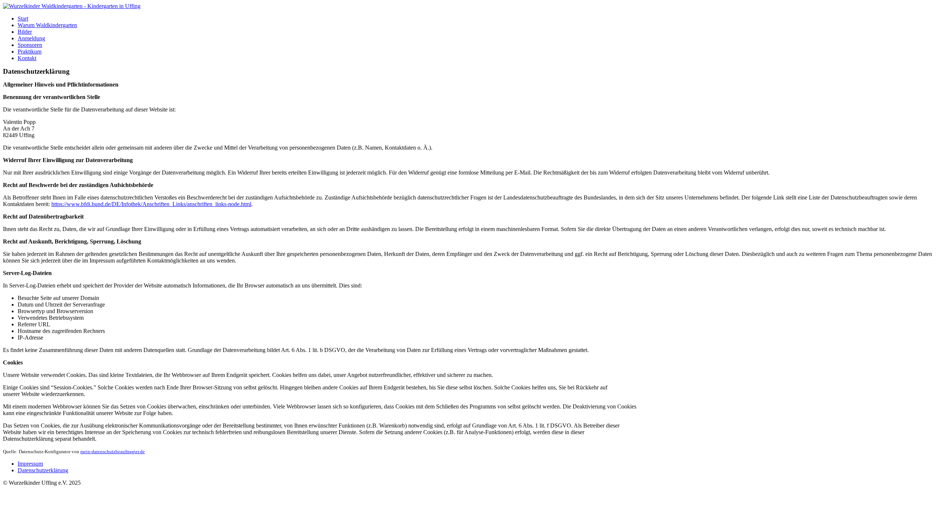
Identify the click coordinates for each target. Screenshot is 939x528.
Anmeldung (31, 38)
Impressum (30, 464)
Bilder (25, 32)
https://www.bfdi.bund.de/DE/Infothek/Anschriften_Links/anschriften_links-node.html (151, 204)
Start (23, 18)
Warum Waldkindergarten (47, 25)
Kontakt (27, 58)
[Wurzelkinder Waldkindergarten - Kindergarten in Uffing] (71, 6)
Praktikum (29, 51)
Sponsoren (30, 45)
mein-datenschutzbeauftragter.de (112, 451)
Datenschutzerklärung (43, 470)
